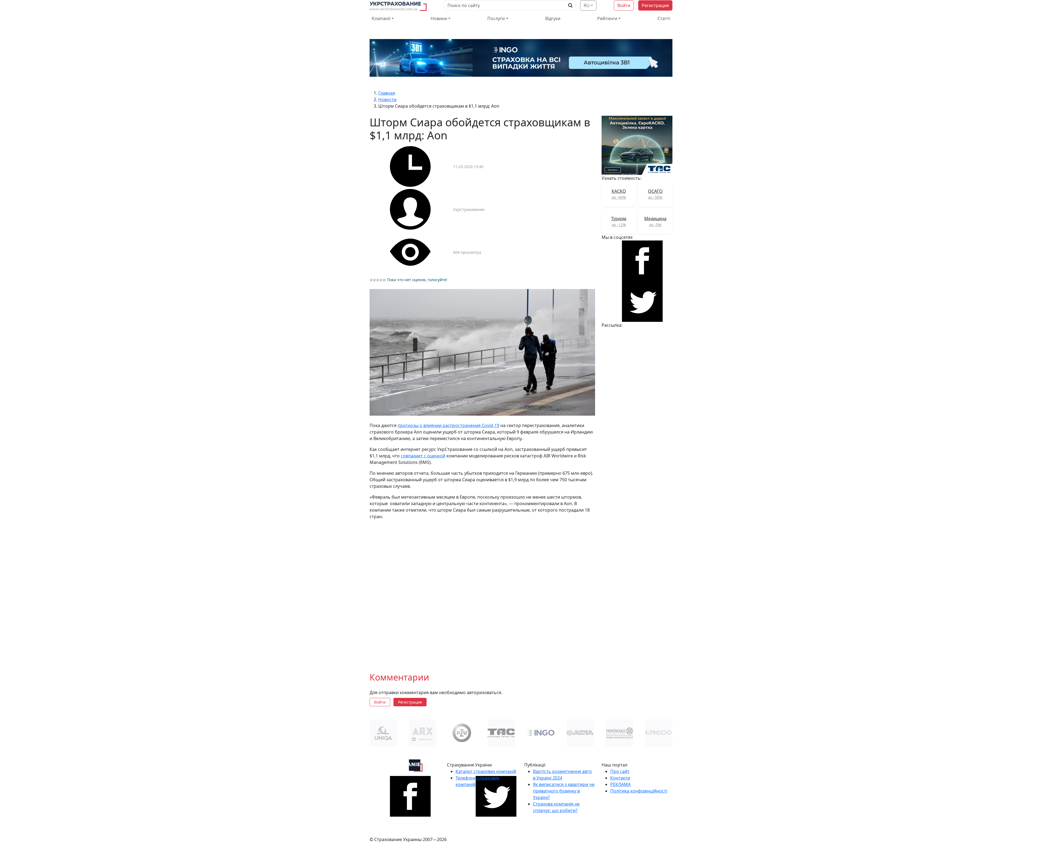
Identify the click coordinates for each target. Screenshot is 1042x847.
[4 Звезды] (381, 280)
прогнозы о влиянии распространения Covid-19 (448, 425)
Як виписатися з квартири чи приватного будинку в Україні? (564, 790)
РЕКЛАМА (620, 784)
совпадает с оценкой (423, 456)
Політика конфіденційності (638, 791)
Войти (623, 5)
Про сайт (620, 771)
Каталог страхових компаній (486, 771)
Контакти (620, 778)
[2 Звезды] (374, 280)
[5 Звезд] (384, 280)
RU (587, 5)
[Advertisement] (482, 591)
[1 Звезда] (371, 280)
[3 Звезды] (377, 280)
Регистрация (655, 5)
